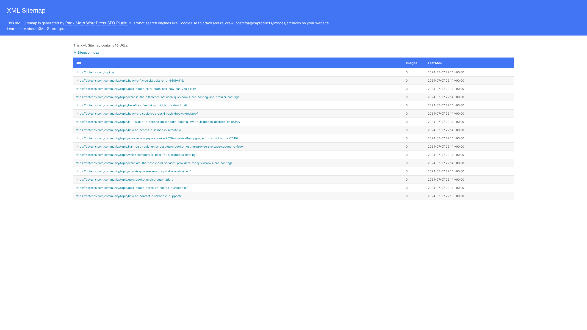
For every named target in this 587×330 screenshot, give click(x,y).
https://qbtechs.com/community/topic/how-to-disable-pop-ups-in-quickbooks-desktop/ (137, 113)
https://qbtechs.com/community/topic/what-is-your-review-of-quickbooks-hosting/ (133, 171)
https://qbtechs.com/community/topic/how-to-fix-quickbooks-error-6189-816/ (130, 80)
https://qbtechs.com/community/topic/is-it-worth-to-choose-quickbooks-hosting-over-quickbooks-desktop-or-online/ (158, 122)
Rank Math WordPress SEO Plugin (96, 23)
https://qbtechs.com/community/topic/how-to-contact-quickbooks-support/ (128, 196)
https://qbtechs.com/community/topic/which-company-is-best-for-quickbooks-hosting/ (136, 155)
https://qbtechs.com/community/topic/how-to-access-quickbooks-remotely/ (128, 130)
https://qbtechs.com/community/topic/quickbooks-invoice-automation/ (124, 179)
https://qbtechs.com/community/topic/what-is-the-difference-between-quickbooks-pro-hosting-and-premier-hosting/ (157, 97)
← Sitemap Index (86, 52)
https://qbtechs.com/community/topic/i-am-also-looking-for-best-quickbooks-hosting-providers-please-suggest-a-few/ (159, 146)
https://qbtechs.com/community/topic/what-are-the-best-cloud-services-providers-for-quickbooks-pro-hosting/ (154, 163)
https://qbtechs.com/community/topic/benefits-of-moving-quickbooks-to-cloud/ (131, 105)
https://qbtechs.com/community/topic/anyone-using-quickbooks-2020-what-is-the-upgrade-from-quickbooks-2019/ (157, 138)
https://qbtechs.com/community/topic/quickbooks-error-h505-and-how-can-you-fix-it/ (136, 89)
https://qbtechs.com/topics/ (95, 72)
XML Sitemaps (51, 28)
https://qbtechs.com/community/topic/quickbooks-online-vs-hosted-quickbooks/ (132, 188)
